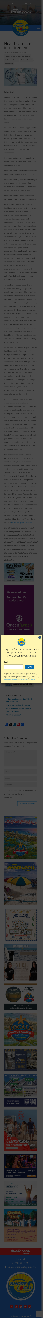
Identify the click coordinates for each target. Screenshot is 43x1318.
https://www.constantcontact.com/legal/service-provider (20, 679)
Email (6, 662)
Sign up (29, 666)
